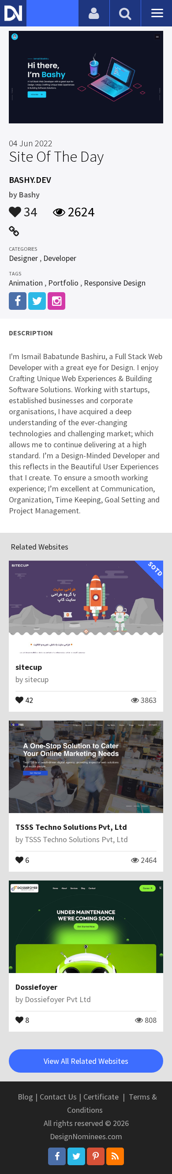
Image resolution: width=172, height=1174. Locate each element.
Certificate (101, 1097)
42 (28, 699)
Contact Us (58, 1097)
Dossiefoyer (36, 987)
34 (29, 207)
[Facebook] (57, 1156)
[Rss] (115, 1156)
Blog (25, 1097)
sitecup (28, 667)
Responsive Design (115, 283)
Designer (23, 258)
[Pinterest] (96, 1156)
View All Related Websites (86, 1061)
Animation (26, 283)
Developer (59, 258)
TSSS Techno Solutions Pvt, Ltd (71, 827)
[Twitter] (76, 1156)
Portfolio (63, 283)
